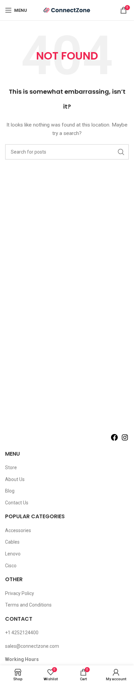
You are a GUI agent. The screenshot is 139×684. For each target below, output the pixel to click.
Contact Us (16, 502)
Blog (10, 491)
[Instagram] (125, 439)
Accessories (18, 530)
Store (11, 467)
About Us (15, 479)
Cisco (11, 565)
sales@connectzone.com (32, 646)
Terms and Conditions (28, 605)
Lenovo (13, 553)
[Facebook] (114, 439)
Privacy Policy (19, 593)
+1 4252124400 (21, 632)
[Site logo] (67, 10)
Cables (12, 542)
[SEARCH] (121, 152)
